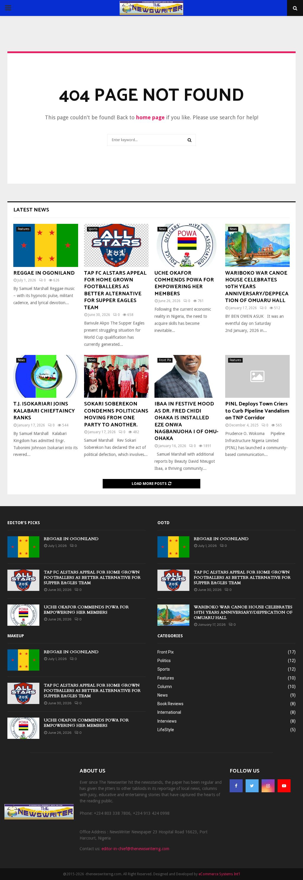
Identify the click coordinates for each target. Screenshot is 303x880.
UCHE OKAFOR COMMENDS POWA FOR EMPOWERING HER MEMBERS (184, 283)
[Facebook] (236, 785)
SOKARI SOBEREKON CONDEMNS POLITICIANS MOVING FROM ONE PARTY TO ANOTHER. (116, 414)
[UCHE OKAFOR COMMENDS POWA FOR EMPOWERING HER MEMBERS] (186, 245)
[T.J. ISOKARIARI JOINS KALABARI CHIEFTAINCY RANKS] (45, 376)
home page (150, 117)
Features (23, 229)
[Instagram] (268, 785)
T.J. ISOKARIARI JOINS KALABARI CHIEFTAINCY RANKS (44, 411)
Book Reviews (170, 703)
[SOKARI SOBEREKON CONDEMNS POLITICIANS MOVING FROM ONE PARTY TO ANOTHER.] (116, 376)
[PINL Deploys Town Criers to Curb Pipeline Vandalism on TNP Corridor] (257, 376)
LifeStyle (165, 729)
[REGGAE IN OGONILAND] (45, 245)
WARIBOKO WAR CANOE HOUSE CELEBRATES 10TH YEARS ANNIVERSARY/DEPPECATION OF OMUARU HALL (243, 612)
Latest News (31, 210)
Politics (164, 660)
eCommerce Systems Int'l (219, 874)
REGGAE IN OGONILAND (44, 273)
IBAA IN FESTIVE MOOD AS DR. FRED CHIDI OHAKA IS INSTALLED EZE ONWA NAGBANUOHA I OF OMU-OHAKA (186, 421)
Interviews (167, 721)
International (169, 712)
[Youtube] (284, 785)
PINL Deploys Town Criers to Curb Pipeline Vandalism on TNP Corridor (257, 411)
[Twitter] (252, 785)
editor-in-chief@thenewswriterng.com (135, 848)
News (162, 229)
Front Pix (165, 360)
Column (164, 686)
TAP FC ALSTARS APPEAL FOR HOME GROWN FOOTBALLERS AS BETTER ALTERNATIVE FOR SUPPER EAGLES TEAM (115, 290)
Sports (92, 229)
